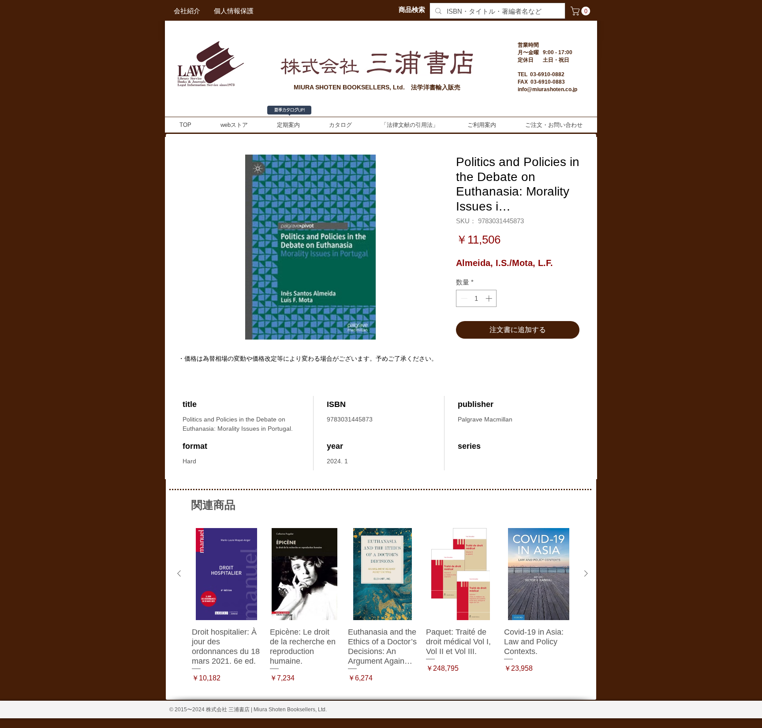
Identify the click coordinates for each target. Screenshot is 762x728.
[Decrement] (463, 298)
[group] (382, 611)
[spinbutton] (476, 298)
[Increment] (490, 298)
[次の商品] (586, 573)
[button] (581, 11)
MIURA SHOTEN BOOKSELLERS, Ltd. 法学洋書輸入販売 (377, 87)
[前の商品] (179, 573)
